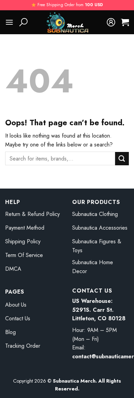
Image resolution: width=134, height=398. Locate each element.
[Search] (23, 22)
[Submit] (122, 158)
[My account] (111, 22)
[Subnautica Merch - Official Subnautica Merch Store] (67, 22)
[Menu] (9, 22)
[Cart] (125, 22)
